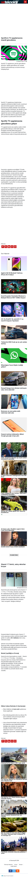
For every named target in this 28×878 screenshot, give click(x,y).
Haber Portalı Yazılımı (8, 875)
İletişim (21, 864)
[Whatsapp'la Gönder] (12, 246)
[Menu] (25, 2)
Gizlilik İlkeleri (14, 866)
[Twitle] (6, 246)
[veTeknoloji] (10, 1)
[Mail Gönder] (15, 246)
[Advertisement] (14, 20)
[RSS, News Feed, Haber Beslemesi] (17, 870)
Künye (15, 864)
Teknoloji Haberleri (8, 864)
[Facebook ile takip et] (10, 870)
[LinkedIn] (9, 246)
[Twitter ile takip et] (14, 870)
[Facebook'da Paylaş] (2, 246)
